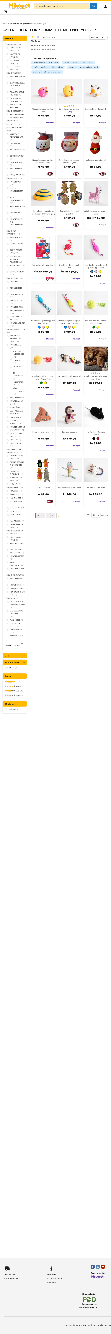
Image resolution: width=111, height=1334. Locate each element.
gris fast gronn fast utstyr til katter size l (83, 67)
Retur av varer (10, 1274)
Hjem (5, 23)
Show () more (12, 645)
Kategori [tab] (9, 38)
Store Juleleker (43, 487)
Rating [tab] (8, 676)
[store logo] (19, 6)
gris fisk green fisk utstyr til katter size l (47, 72)
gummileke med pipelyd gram (43, 49)
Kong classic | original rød (43, 265)
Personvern (52, 1274)
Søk (93, 6)
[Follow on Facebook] (93, 1267)
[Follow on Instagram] (98, 1267)
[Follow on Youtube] (103, 1267)
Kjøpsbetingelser (11, 1278)
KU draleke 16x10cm (96, 487)
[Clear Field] (87, 6)
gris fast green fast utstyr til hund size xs (78, 62)
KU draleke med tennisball (69, 376)
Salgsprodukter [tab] (12, 662)
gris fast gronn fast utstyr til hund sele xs (48, 67)
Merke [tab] (8, 656)
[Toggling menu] (4, 6)
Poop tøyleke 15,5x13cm (43, 432)
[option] (91, 271)
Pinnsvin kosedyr (69, 432)
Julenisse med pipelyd (96, 160)
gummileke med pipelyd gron (43, 45)
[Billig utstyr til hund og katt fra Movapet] (97, 1278)
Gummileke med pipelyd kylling (45, 62)
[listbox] (96, 271)
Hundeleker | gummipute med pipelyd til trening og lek (43, 214)
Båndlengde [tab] (10, 704)
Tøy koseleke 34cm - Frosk (69, 487)
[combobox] (62, 6)
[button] (105, 6)
